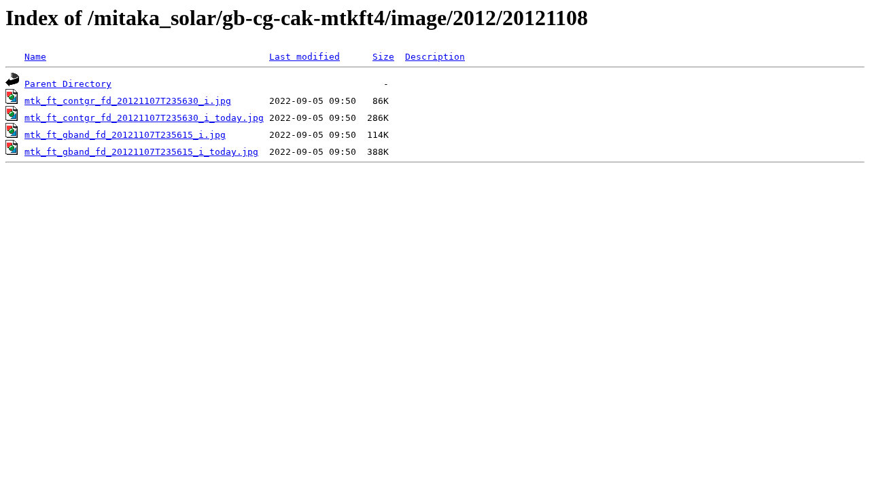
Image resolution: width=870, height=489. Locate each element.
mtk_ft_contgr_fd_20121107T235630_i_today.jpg (144, 118)
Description (435, 57)
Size (383, 57)
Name (35, 57)
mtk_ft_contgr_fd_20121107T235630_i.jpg (127, 101)
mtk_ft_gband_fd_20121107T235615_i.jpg (125, 135)
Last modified (304, 57)
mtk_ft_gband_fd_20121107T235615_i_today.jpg (141, 152)
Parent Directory (67, 84)
